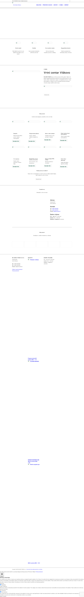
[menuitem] (39, 5)
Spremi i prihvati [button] (3, 596)
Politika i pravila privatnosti (17, 269)
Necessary (4, 584)
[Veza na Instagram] (71, 1)
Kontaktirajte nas (18, 31)
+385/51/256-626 (55, 208)
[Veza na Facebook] (69, 1)
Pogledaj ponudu (18, 26)
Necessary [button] (2, 583)
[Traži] (70, 5)
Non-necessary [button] (3, 590)
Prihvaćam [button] (30, 571)
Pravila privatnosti (15, 270)
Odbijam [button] (34, 571)
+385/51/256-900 (55, 210)
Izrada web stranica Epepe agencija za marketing (34, 569)
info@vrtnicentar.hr (56, 211)
